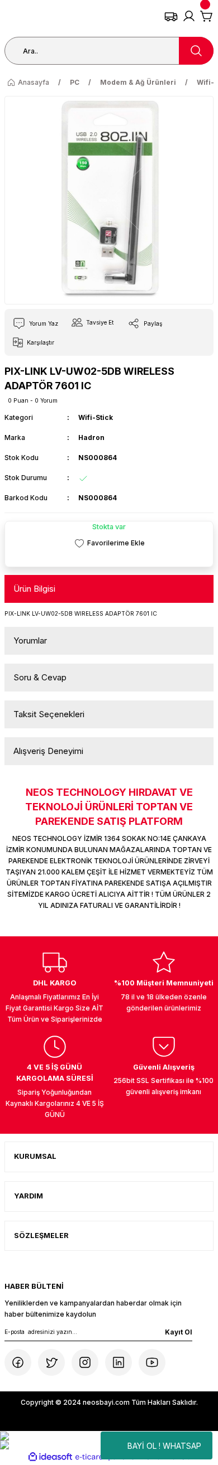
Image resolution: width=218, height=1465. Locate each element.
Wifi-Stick (95, 417)
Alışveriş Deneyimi (48, 751)
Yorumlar (30, 640)
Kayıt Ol (178, 1332)
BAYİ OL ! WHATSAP (164, 1446)
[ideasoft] (50, 1457)
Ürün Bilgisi (34, 588)
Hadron (91, 437)
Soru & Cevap (40, 677)
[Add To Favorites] (109, 543)
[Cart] (207, 16)
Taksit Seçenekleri (48, 714)
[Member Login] (189, 16)
